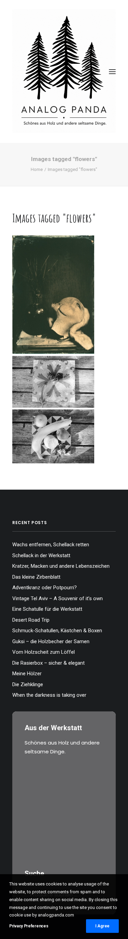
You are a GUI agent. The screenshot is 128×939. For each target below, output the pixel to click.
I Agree (102, 926)
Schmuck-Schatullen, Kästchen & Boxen (57, 630)
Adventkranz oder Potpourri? (44, 587)
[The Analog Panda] (64, 71)
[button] (112, 71)
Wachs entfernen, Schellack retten (50, 544)
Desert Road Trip (30, 620)
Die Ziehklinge (27, 684)
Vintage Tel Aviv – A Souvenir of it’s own (57, 598)
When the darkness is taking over (49, 695)
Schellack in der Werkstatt (41, 555)
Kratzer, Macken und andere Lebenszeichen (61, 566)
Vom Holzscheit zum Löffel (43, 652)
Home (37, 169)
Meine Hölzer (27, 673)
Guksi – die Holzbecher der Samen (50, 641)
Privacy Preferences (28, 926)
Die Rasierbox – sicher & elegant (48, 663)
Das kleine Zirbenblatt (36, 577)
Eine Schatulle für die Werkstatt (47, 609)
